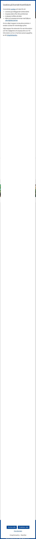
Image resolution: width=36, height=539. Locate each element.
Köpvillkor (23, 535)
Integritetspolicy (12, 35)
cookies (13, 9)
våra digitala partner (11, 20)
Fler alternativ (18, 531)
